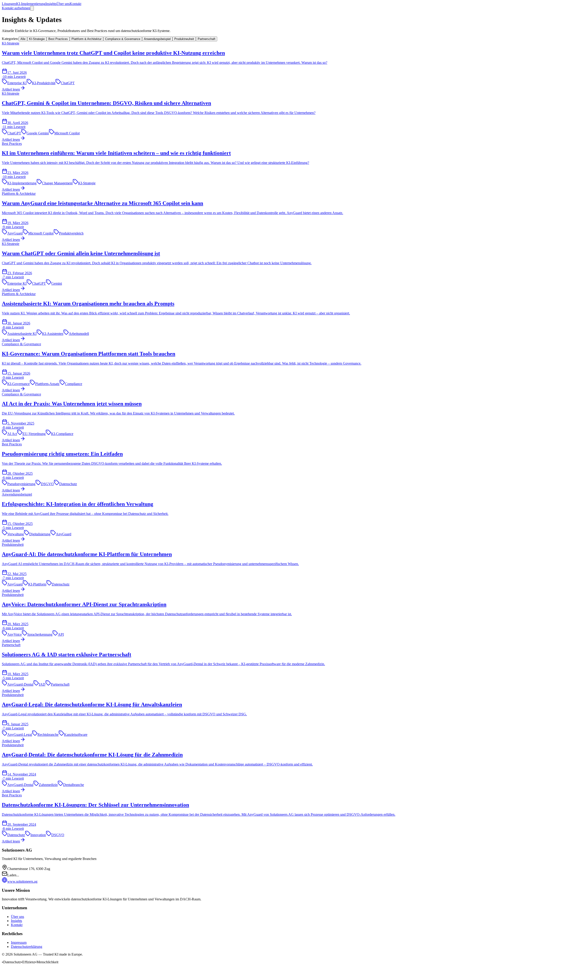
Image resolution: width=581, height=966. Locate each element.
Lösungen (9, 4)
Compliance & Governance (122, 39)
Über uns (63, 4)
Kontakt (75, 4)
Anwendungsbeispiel (157, 39)
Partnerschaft (206, 39)
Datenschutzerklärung (26, 947)
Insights (51, 4)
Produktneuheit (184, 39)
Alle (22, 39)
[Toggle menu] (32, 8)
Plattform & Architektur (86, 39)
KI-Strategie (37, 39)
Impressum (19, 942)
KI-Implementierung (30, 4)
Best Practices (58, 39)
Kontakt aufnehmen (16, 8)
